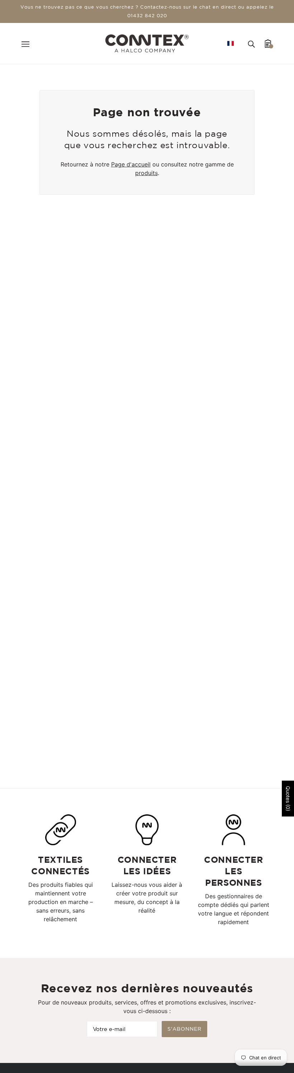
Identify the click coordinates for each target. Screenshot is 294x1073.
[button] (230, 43)
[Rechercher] (251, 43)
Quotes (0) (288, 798)
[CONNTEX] (147, 42)
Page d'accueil (131, 164)
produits (146, 173)
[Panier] (268, 43)
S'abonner (184, 1029)
